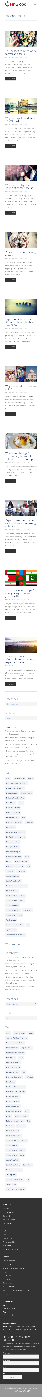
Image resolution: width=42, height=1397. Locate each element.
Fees (4, 1227)
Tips (28, 925)
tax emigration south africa (15, 925)
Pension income (8, 1287)
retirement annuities (21, 861)
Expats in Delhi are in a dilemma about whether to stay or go (20, 322)
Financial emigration (10, 1261)
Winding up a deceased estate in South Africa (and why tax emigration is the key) (21, 745)
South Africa (10, 871)
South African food (12, 891)
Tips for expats (11, 930)
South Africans (27, 910)
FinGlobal (9, 57)
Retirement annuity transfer (15, 866)
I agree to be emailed (12, 1374)
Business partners (9, 1220)
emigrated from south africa (15, 788)
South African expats (12, 876)
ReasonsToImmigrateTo (13, 856)
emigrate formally (12, 793)
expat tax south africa (13, 808)
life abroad (29, 822)
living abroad (10, 827)
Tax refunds (7, 1276)
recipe (27, 856)
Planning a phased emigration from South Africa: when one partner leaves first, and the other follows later (20, 754)
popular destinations (13, 842)
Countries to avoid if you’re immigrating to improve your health (20, 593)
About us (6, 1209)
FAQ (4, 1231)
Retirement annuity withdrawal (13, 1268)
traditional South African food (15, 935)
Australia (31, 778)
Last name (6, 1360)
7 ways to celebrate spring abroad (20, 253)
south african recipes (13, 910)
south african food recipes (15, 900)
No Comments (23, 57)
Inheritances (7, 1294)
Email (4, 1367)
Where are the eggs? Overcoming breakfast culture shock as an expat (20, 456)
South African (21, 871)
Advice (8, 778)
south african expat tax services (16, 886)
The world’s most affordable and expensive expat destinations (19, 659)
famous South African (13, 813)
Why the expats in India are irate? (21, 387)
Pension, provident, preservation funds (16, 1290)
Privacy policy (7, 1238)
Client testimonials (9, 1223)
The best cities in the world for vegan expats (21, 52)
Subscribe (12, 1377)
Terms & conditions (9, 1242)
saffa (28, 866)
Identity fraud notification (11, 1249)
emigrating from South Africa (15, 798)
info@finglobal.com (9, 1308)
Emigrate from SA (26, 793)
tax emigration (11, 920)
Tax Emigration (8, 1264)
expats (21, 803)
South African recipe (12, 905)
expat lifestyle (10, 803)
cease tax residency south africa (16, 783)
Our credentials (8, 1212)
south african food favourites (15, 896)
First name (6, 1353)
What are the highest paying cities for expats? (19, 186)
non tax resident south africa (15, 837)
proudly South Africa (12, 847)
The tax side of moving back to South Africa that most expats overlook (20, 762)
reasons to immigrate (13, 852)
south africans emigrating (14, 915)
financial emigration (12, 817)
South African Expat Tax (13, 881)
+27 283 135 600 (8, 1315)
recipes (8, 861)
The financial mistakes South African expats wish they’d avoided (20, 732)
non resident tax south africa (15, 832)
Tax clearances (8, 1279)
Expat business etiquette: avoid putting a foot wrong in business (20, 523)
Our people (7, 1216)
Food (23, 817)
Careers (5, 1235)
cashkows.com (17, 462)
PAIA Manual (7, 1246)
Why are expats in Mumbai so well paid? (20, 119)
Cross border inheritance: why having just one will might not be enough (19, 739)
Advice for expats (19, 778)
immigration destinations (14, 822)
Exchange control (9, 1283)
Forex (5, 1272)
